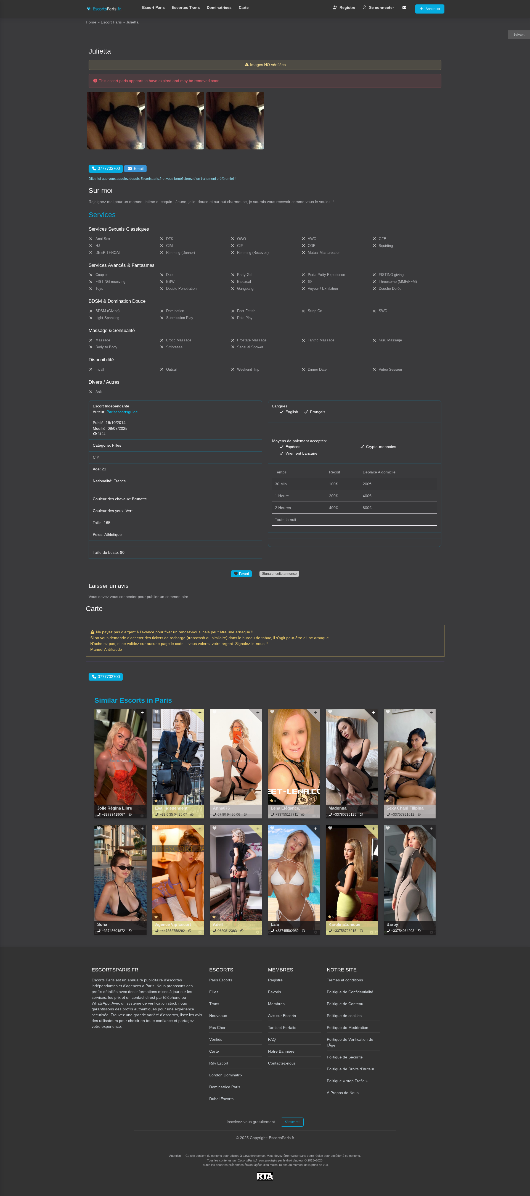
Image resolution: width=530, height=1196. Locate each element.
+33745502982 (287, 931)
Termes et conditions (345, 980)
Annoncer (433, 9)
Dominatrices (219, 7)
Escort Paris (153, 7)
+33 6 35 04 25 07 (173, 814)
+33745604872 (113, 931)
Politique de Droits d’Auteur (350, 1069)
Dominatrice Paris (224, 1087)
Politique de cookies (344, 1015)
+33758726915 (344, 931)
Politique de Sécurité (345, 1057)
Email (139, 168)
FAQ (272, 1039)
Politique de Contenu (345, 1004)
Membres (276, 1004)
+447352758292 (172, 931)
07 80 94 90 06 (229, 814)
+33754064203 (402, 931)
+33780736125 (344, 814)
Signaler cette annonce (279, 573)
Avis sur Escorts (282, 1015)
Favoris (274, 992)
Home (91, 22)
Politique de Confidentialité (350, 992)
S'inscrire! (292, 1122)
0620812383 (227, 931)
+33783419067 (113, 814)
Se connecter (381, 7)
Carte (244, 7)
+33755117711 (286, 814)
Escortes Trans (186, 7)
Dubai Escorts (221, 1099)
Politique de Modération (347, 1027)
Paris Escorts (220, 980)
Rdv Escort (218, 1063)
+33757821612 (402, 814)
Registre (347, 7)
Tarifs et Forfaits (282, 1027)
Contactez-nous (282, 1063)
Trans (214, 1004)
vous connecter (123, 596)
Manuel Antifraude (106, 649)
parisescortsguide (122, 412)
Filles (116, 445)
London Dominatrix (225, 1075)
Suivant (518, 34)
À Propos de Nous (343, 1092)
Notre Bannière (281, 1051)
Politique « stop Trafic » (347, 1081)
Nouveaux (218, 1015)
